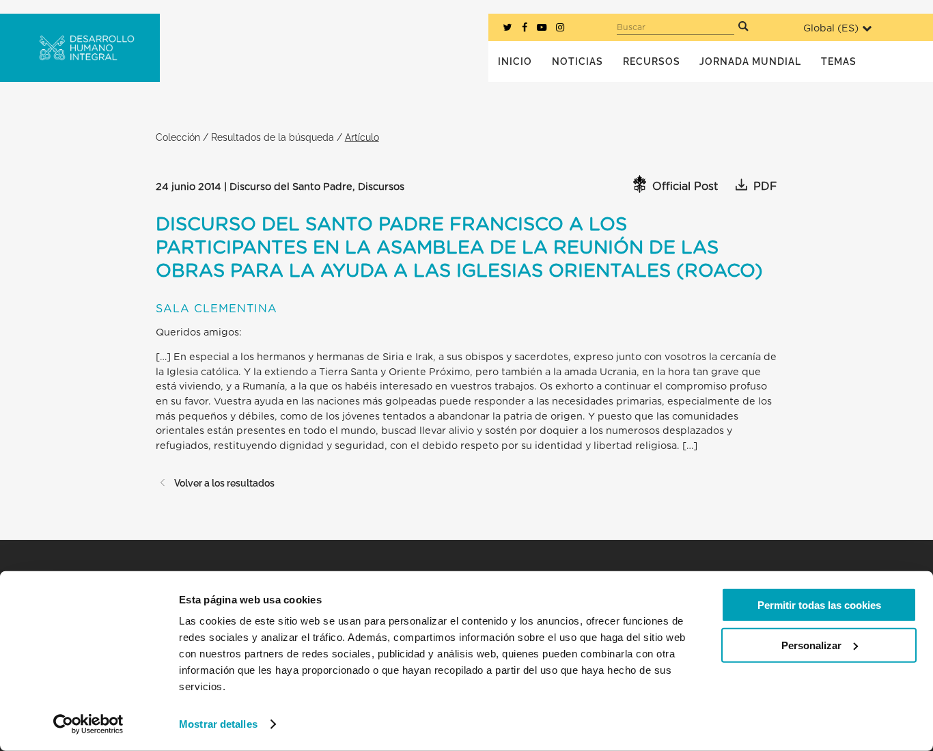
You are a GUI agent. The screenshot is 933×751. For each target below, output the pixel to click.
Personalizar (811, 645)
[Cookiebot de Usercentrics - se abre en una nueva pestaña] (88, 724)
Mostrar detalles (218, 724)
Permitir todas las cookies (819, 605)
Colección (178, 137)
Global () (831, 28)
